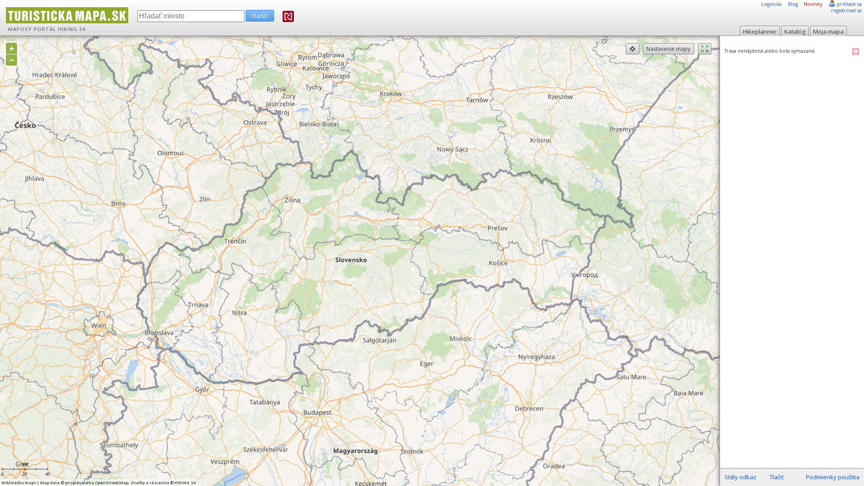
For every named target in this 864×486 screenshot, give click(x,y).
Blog (793, 4)
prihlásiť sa (849, 4)
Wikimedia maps (18, 483)
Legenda (771, 4)
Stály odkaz (740, 477)
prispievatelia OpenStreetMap (96, 483)
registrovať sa (846, 10)
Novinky (813, 4)
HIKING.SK (72, 29)
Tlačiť (777, 477)
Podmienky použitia (833, 477)
